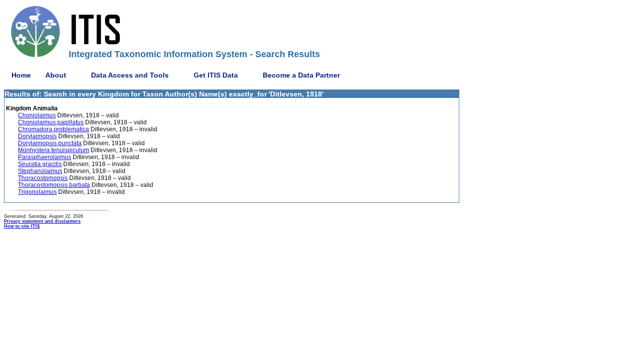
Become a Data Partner (301, 75)
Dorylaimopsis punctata (50, 143)
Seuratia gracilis (40, 164)
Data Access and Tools (130, 75)
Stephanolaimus (40, 171)
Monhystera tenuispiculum (53, 150)
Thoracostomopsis (43, 178)
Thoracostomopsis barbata (54, 184)
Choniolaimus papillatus (51, 122)
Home (21, 75)
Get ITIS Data (216, 75)
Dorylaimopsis (37, 136)
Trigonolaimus (37, 191)
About (55, 75)
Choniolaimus (37, 115)
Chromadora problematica (53, 129)
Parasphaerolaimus (44, 157)
